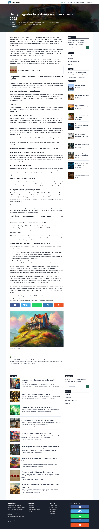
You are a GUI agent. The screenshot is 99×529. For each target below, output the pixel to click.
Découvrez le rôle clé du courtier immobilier (29, 70)
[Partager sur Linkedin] (48, 305)
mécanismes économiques (79, 75)
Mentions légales (53, 505)
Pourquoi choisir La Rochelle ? (80, 86)
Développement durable (79, 2)
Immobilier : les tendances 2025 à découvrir (37, 407)
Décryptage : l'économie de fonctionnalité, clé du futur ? (39, 460)
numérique (80, 77)
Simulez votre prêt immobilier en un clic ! (36, 394)
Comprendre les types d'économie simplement (81, 154)
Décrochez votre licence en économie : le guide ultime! (38, 381)
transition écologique (79, 72)
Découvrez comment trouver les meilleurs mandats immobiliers (40, 486)
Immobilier (62, 2)
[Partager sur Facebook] (15, 305)
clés (88, 75)
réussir (53, 61)
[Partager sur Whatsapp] (36, 305)
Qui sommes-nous (54, 509)
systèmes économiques (77, 74)
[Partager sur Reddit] (59, 305)
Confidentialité (53, 507)
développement (74, 77)
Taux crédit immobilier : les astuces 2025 (36, 433)
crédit (84, 77)
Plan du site (52, 513)
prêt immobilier (71, 72)
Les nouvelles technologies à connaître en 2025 (81, 125)
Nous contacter (53, 517)
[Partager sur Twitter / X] (26, 305)
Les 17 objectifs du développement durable (81, 106)
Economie (89, 2)
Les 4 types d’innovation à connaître (82, 145)
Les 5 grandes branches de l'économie (82, 96)
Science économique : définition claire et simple (82, 174)
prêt (86, 75)
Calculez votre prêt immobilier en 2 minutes (81, 135)
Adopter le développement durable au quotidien (81, 115)
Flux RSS (51, 515)
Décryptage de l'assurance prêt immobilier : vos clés (40, 447)
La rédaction (52, 511)
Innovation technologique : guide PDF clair (82, 164)
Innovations (69, 2)
